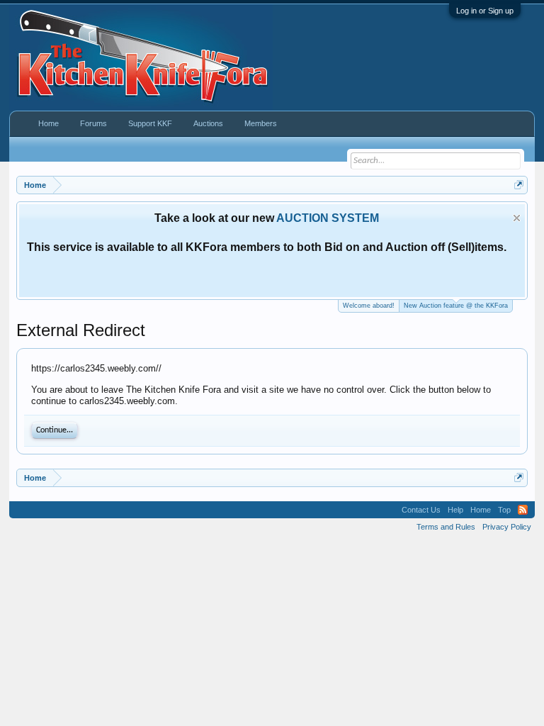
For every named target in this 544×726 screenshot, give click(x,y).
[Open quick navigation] (518, 184)
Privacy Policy (506, 527)
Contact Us (421, 510)
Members (260, 123)
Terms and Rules (445, 527)
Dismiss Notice (516, 218)
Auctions (208, 123)
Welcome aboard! (369, 305)
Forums (93, 123)
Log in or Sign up (485, 10)
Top (504, 510)
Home (48, 123)
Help (455, 510)
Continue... (54, 430)
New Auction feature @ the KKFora (456, 305)
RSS (523, 510)
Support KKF (150, 123)
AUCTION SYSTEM (327, 218)
